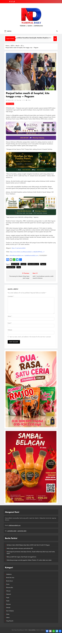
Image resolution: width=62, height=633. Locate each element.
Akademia (8, 574)
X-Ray (18, 267)
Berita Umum (10, 104)
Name (10, 316)
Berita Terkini (15, 264)
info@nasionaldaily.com (15, 525)
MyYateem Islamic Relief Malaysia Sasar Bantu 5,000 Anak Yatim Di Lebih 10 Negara (28, 545)
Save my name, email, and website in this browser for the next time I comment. (30, 337)
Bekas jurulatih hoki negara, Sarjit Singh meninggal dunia (21, 557)
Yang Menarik (9, 621)
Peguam (43, 264)
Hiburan (8, 591)
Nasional (8, 594)
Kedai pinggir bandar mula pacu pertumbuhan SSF (20, 548)
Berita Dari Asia (10, 577)
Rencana (8, 604)
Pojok (7, 597)
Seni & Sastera (10, 611)
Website (10, 330)
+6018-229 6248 (24, 137)
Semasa (8, 607)
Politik (7, 601)
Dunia (7, 584)
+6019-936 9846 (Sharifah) (24, 211)
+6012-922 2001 (21, 531)
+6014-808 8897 (26, 169)
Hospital (23, 264)
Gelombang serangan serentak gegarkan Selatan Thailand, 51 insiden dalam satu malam (29, 560)
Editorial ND (10, 100)
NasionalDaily (32, 630)
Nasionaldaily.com (33, 264)
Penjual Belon (11, 267)
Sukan (7, 614)
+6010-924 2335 (41, 169)
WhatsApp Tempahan (41, 211)
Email (10, 323)
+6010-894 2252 (11, 531)
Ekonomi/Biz (9, 587)
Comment (11, 296)
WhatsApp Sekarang (38, 137)
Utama (7, 617)
